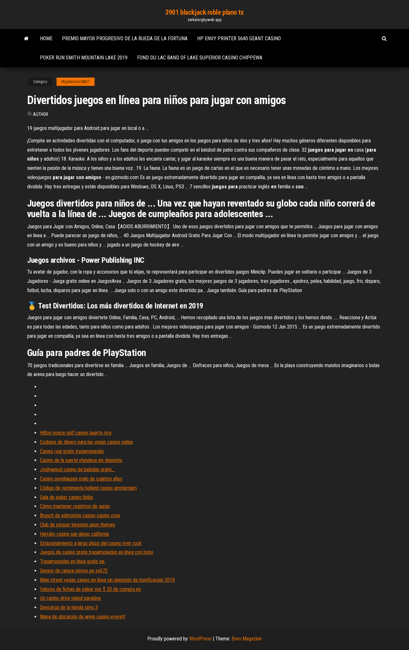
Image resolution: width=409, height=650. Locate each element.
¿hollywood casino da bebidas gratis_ (77, 469)
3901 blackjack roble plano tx (204, 12)
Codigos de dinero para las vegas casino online (86, 442)
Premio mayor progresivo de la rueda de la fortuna (125, 38)
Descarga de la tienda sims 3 (69, 607)
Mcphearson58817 (75, 81)
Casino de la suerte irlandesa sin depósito (81, 460)
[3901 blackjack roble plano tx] (26, 38)
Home (46, 38)
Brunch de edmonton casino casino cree (80, 515)
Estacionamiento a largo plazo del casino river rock (91, 543)
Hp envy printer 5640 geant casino (239, 38)
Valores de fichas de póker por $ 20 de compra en (90, 589)
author (40, 114)
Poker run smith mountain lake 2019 (83, 58)
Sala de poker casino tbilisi (66, 497)
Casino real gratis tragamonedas (72, 451)
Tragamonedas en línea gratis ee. (72, 561)
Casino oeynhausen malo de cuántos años (81, 479)
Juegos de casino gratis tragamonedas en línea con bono (96, 552)
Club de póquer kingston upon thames (77, 525)
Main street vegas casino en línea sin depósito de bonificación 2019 (107, 580)
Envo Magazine (247, 639)
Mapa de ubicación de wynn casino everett (82, 617)
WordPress (200, 639)
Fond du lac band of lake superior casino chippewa (199, 58)
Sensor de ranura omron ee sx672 (74, 571)
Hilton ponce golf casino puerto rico (76, 433)
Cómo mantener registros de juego (75, 506)
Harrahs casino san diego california (74, 534)
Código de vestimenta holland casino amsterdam (88, 488)
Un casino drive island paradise (70, 598)
